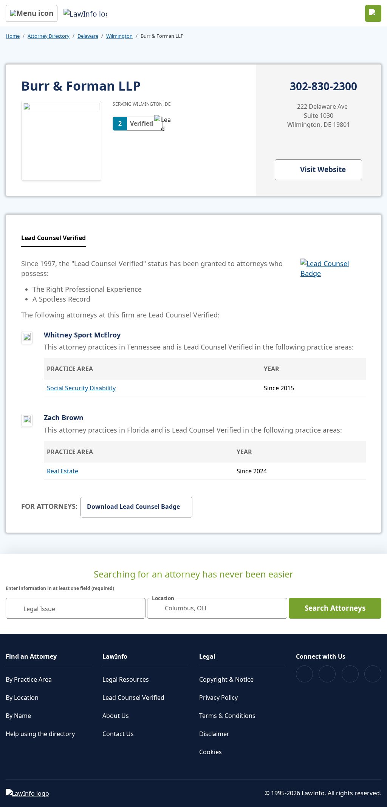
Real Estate (62, 471)
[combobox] (76, 608)
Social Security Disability (81, 388)
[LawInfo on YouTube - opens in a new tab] (350, 673)
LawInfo (114, 656)
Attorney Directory (49, 35)
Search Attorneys (335, 608)
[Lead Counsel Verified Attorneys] (333, 289)
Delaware (87, 35)
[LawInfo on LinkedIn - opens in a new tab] (372, 673)
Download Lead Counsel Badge (133, 506)
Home (13, 35)
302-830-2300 (323, 86)
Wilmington (119, 35)
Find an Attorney (31, 656)
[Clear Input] (136, 608)
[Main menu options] (31, 13)
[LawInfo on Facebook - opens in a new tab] (304, 673)
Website (323, 169)
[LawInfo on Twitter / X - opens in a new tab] (327, 673)
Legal (207, 656)
